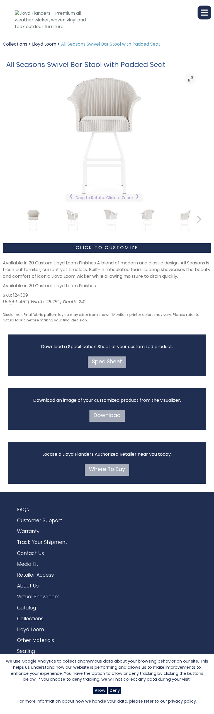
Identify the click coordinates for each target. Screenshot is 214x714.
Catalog (26, 608)
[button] (204, 12)
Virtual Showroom (38, 597)
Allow (100, 691)
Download (107, 415)
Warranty (28, 531)
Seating (26, 651)
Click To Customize (107, 248)
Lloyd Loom (44, 44)
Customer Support (39, 521)
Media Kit (27, 564)
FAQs (23, 510)
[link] (190, 79)
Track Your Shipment (42, 542)
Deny (115, 691)
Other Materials (35, 640)
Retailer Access (35, 575)
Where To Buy (107, 469)
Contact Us (30, 553)
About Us (28, 586)
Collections (15, 44)
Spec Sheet (107, 362)
